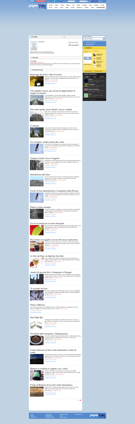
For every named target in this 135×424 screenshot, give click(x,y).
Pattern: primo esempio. (40, 207)
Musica (68, 5)
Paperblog (37, 6)
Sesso (56, 7)
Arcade (86, 76)
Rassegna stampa (64, 414)
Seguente (80, 400)
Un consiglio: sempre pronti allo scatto (47, 141)
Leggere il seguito (54, 79)
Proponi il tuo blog (90, 44)
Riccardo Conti (99, 61)
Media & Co (79, 7)
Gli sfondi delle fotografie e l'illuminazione (49, 333)
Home (32, 1)
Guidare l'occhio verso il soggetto (44, 158)
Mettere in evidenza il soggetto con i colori (49, 368)
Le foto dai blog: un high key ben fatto (47, 255)
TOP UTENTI (96, 51)
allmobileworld (99, 54)
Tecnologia (84, 5)
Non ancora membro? (90, 42)
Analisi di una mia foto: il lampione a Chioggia (51, 272)
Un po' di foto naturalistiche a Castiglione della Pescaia (54, 190)
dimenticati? (101, 1)
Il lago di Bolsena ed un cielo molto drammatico (51, 384)
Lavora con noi (33, 417)
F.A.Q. (61, 415)
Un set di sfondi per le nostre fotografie (47, 223)
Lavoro (92, 7)
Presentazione (48, 414)
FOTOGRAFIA (48, 83)
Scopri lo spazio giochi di (91, 99)
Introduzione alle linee (40, 174)
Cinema (62, 5)
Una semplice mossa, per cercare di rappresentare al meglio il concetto (52, 91)
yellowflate (98, 65)
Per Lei (50, 7)
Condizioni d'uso (48, 415)
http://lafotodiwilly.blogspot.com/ (36, 62)
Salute (67, 7)
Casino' (94, 76)
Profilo (64, 37)
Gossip (102, 5)
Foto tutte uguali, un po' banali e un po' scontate (51, 109)
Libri (73, 5)
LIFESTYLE (53, 83)
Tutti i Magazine (100, 7)
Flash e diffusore (37, 304)
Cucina (61, 7)
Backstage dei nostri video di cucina (46, 74)
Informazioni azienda (49, 417)
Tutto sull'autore (88, 71)
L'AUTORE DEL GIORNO (87, 51)
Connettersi (94, 1)
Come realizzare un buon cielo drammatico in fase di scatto (53, 351)
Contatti (32, 415)
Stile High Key (36, 317)
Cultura (56, 5)
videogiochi (98, 57)
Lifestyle (86, 7)
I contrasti (34, 125)
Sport (90, 5)
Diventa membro (98, 71)
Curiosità (96, 5)
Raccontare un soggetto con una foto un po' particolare (54, 239)
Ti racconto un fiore (38, 288)
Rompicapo (102, 76)
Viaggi (78, 5)
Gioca (97, 82)
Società (50, 5)
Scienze (73, 7)
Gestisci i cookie (63, 417)
